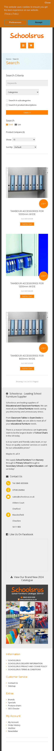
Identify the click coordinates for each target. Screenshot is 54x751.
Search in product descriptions (22, 105)
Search (16, 59)
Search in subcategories (20, 100)
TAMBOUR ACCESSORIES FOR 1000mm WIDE (27, 213)
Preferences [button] (15, 22)
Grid (10, 124)
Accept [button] (38, 22)
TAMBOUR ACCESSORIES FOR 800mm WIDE (27, 357)
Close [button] (48, 3)
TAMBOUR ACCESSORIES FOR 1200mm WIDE (27, 285)
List (19, 124)
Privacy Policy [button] (11, 13)
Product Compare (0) (15, 132)
